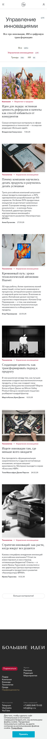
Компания (7, 680)
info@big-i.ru (30, 708)
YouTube (6, 711)
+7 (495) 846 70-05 (33, 706)
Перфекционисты (10, 690)
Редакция (28, 673)
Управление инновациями (23, 53)
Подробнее (16, 728)
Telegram (6, 706)
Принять (23, 734)
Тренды (17, 58)
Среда (5, 687)
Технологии (7, 685)
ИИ (31, 58)
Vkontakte (7, 708)
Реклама (28, 671)
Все (23, 48)
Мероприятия (30, 676)
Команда (6, 682)
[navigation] (12, 679)
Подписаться (9, 669)
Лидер (5, 677)
